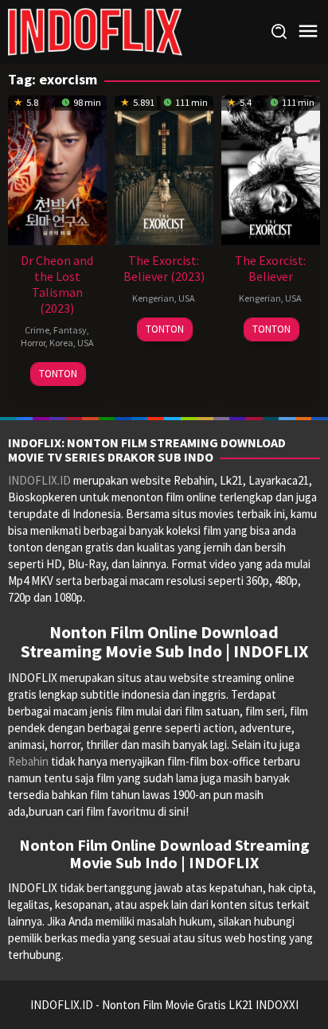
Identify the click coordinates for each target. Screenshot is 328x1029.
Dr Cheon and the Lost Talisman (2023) (57, 284)
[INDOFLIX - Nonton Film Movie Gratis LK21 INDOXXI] (95, 30)
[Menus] (308, 31)
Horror (33, 343)
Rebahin (28, 761)
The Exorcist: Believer (270, 268)
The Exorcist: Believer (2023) (164, 268)
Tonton (58, 373)
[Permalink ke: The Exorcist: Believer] (271, 168)
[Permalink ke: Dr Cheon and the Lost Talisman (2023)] (57, 168)
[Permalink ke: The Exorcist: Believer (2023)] (164, 168)
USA (85, 343)
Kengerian (153, 298)
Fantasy (70, 330)
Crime (37, 330)
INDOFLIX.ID (39, 480)
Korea (61, 343)
